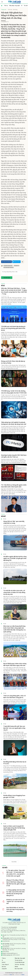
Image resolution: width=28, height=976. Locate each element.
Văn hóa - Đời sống (12, 9)
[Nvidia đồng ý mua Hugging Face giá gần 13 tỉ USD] (15, 812)
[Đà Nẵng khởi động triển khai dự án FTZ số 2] (15, 781)
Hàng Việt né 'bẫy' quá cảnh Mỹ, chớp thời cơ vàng (14, 522)
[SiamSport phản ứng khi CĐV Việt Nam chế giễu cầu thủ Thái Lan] (14, 472)
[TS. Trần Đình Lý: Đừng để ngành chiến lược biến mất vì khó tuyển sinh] (14, 503)
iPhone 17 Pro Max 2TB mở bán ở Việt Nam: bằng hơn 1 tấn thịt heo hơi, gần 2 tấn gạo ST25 (16, 883)
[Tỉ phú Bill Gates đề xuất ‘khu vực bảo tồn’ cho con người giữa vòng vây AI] (15, 748)
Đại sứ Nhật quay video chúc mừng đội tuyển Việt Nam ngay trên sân (14, 664)
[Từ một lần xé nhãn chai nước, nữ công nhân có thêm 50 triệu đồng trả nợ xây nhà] (15, 612)
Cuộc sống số (5, 964)
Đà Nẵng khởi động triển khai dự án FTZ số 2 (14, 762)
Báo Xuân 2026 (18, 968)
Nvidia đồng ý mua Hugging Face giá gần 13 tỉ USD (14, 796)
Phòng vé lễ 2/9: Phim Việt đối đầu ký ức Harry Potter (13, 362)
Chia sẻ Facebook (7, 261)
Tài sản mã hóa (18, 960)
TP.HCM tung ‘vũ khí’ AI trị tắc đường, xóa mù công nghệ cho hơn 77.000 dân (14, 392)
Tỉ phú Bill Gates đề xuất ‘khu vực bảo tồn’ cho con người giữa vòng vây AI (14, 728)
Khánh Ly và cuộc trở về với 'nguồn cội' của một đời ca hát (15, 901)
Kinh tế (3, 962)
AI (21, 5)
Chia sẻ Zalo (17, 261)
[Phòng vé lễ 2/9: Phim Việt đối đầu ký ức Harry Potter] (14, 378)
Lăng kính (4, 968)
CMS (11, 974)
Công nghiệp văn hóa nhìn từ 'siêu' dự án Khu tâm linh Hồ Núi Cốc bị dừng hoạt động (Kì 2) (15, 892)
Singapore (16, 265)
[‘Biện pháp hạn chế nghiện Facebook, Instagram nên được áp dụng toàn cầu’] (14, 442)
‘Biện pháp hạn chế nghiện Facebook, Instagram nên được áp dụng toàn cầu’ (14, 423)
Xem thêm (14, 861)
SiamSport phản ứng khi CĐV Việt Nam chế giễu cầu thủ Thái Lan (14, 456)
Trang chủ (3, 9)
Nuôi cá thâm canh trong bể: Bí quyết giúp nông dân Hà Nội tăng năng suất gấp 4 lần (14, 828)
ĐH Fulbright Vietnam (8, 267)
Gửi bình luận (7, 277)
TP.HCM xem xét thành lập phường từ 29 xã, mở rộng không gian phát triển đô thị (13, 328)
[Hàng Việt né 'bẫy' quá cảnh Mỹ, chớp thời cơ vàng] (15, 542)
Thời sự (6, 5)
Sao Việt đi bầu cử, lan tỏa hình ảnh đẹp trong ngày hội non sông (15, 909)
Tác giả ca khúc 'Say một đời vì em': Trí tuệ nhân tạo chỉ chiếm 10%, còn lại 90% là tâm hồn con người (15, 873)
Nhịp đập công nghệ (14, 5)
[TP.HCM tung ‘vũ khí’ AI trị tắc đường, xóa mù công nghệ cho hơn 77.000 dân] (14, 409)
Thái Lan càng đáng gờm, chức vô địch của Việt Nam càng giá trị (14, 696)
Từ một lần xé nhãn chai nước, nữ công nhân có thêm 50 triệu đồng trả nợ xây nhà (14, 592)
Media (16, 966)
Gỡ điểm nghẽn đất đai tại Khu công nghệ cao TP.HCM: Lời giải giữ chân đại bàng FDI (15, 558)
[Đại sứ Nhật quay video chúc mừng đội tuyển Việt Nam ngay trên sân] (15, 681)
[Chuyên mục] (2, 2)
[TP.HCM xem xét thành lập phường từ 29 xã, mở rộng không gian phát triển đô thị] (14, 348)
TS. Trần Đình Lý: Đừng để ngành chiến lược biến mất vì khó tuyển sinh (14, 486)
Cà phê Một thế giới (19, 962)
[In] (22, 261)
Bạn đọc (4, 966)
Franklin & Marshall (8, 265)
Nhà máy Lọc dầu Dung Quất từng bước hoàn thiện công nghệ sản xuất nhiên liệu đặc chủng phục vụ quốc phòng (14, 629)
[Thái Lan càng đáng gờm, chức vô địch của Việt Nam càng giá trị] (15, 712)
